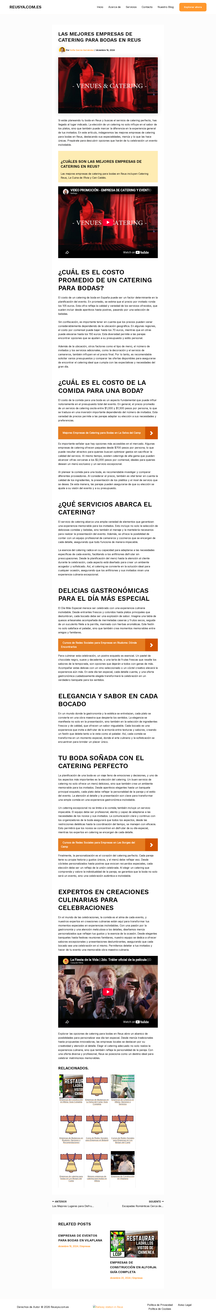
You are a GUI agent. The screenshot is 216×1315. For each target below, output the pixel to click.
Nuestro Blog (166, 7)
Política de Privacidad (160, 1304)
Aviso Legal (184, 1304)
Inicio (100, 7)
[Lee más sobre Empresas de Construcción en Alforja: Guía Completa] (134, 1244)
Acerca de (114, 7)
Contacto (147, 7)
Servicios (131, 7)
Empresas (85, 1246)
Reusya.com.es (25, 7)
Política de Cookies (159, 1308)
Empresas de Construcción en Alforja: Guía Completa (133, 1267)
